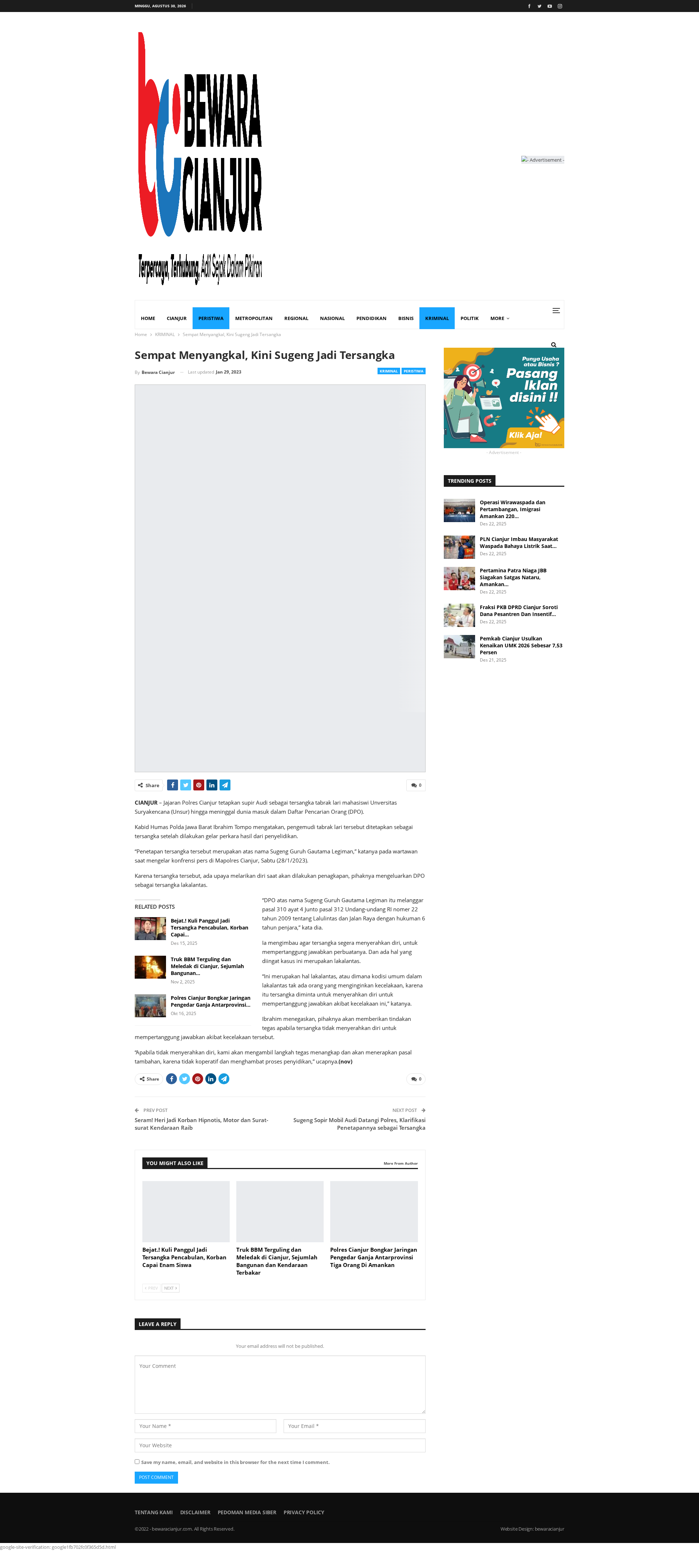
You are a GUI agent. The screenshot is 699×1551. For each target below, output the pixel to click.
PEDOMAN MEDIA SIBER (247, 1512)
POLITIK (470, 318)
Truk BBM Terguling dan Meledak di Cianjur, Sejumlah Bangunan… (207, 966)
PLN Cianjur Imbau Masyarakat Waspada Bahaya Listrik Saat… (519, 542)
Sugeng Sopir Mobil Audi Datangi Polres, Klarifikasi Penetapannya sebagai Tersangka (359, 1123)
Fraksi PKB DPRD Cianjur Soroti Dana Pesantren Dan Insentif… (519, 610)
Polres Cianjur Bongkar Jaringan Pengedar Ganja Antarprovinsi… (210, 1001)
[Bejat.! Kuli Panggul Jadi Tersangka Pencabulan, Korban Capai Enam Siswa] (150, 928)
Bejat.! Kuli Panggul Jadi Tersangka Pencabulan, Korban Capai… (209, 927)
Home (148, 318)
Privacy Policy (304, 1512)
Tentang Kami (154, 1512)
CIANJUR (177, 318)
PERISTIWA (211, 318)
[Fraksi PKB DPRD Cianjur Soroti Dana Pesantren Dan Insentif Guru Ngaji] (459, 615)
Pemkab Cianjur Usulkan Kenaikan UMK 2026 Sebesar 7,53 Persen (521, 645)
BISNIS (406, 318)
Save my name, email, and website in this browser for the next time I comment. (235, 1462)
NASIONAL (332, 318)
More (497, 318)
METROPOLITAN (254, 318)
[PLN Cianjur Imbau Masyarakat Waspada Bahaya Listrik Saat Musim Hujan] (459, 547)
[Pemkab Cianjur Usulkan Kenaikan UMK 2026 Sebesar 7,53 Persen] (459, 646)
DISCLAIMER (195, 1512)
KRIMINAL (437, 318)
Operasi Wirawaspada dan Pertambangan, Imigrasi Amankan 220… (512, 509)
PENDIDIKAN (371, 318)
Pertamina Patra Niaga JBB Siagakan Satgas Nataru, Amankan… (513, 577)
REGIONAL (296, 318)
